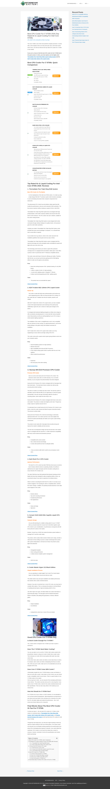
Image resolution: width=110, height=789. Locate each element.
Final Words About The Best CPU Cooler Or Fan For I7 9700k (42, 759)
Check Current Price (32, 284)
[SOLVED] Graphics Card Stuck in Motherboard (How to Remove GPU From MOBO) (80, 23)
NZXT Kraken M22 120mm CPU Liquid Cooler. (39, 58)
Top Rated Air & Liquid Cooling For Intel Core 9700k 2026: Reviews (43, 741)
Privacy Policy (62, 780)
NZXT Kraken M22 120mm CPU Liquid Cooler (43, 715)
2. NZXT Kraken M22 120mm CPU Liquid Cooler (41, 744)
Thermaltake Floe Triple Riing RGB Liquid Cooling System (42, 56)
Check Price (56, 75)
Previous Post (30, 771)
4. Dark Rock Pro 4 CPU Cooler (37, 747)
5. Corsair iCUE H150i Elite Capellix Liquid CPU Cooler (42, 749)
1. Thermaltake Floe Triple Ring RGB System (40, 743)
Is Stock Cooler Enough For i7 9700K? (39, 753)
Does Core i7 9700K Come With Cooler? (39, 756)
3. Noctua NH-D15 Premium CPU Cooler (37, 746)
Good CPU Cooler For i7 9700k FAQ (37, 752)
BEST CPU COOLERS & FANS (37, 40)
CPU (80, 3)
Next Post (60, 771)
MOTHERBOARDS (71, 3)
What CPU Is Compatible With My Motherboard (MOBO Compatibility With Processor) (80, 16)
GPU (86, 3)
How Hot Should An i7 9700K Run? (38, 758)
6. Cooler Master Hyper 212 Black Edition (39, 750)
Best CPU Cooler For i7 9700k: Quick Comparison (40, 740)
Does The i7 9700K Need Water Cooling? (39, 755)
